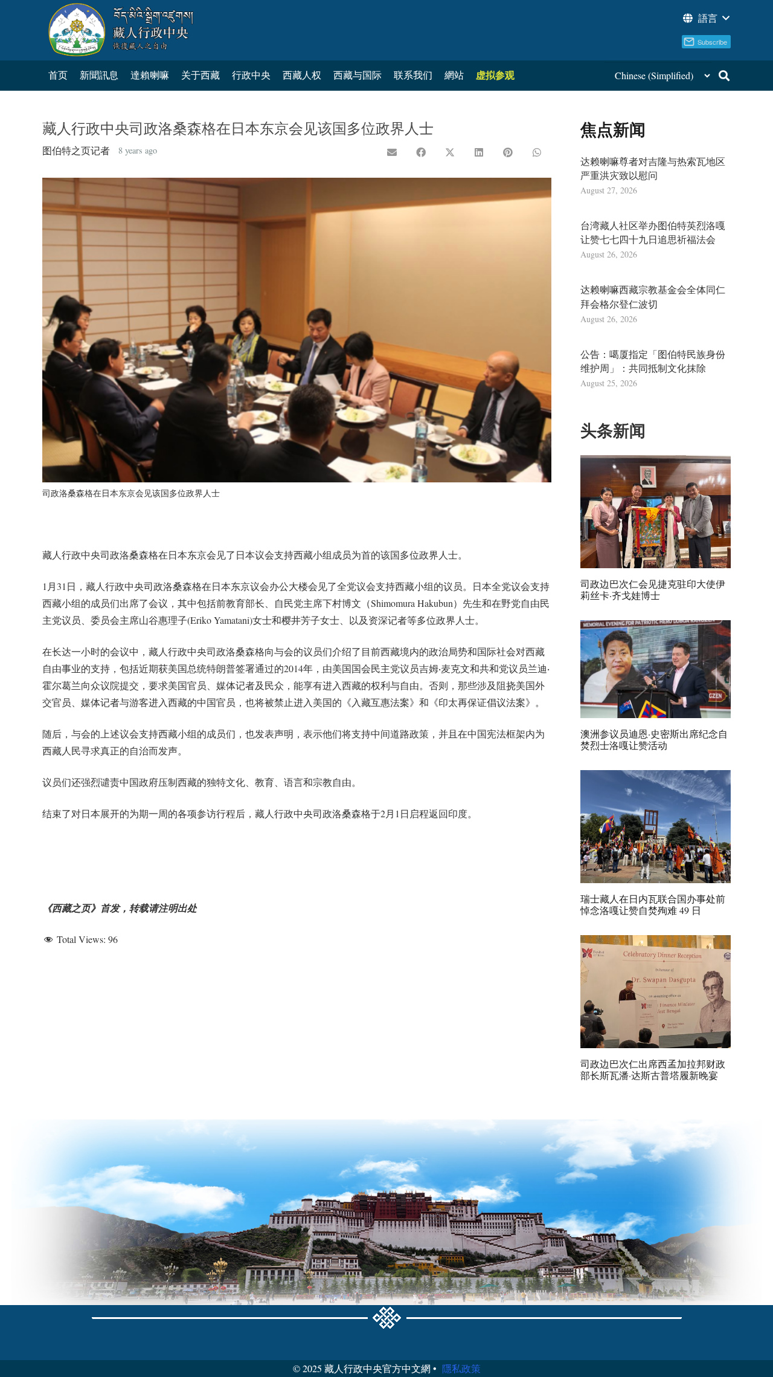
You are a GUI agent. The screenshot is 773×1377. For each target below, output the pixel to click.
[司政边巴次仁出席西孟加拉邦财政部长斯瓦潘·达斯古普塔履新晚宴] (655, 991)
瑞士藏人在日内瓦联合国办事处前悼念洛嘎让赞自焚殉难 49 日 (652, 904)
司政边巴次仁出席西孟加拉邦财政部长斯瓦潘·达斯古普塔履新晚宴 (652, 1069)
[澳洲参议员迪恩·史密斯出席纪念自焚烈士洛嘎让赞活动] (655, 669)
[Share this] (420, 152)
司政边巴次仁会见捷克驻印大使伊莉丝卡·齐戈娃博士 (652, 589)
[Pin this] (507, 152)
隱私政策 (461, 1368)
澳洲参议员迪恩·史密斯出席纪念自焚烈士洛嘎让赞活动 (654, 739)
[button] (705, 18)
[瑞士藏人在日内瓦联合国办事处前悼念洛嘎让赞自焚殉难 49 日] (655, 826)
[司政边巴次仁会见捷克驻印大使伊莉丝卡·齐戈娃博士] (655, 511)
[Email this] (391, 152)
